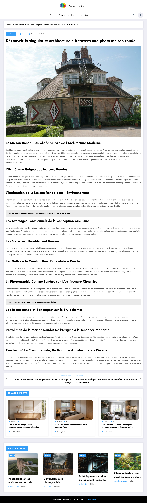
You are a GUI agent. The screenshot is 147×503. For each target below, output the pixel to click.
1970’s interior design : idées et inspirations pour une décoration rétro (24, 425)
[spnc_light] (140, 15)
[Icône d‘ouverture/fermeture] (5, 15)
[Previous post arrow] (6, 379)
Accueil (53, 15)
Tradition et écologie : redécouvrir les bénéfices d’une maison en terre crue (107, 381)
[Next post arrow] (140, 379)
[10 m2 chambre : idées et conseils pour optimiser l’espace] (73, 409)
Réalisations (84, 15)
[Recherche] (133, 15)
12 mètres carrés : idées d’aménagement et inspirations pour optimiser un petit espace (118, 425)
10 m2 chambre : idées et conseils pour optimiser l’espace (71, 425)
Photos (74, 15)
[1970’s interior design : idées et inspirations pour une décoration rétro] (27, 409)
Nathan (24, 34)
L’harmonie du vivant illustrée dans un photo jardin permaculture (71, 475)
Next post (79, 376)
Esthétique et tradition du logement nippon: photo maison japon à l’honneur (35, 478)
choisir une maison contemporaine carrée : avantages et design (43, 381)
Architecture (64, 15)
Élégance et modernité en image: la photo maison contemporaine (106, 475)
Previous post (66, 376)
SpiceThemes (91, 497)
